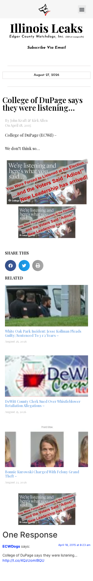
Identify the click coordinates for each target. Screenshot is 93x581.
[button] (82, 9)
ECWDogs (11, 546)
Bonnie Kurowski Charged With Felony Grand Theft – (42, 474)
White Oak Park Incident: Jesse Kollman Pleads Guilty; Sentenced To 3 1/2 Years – (43, 333)
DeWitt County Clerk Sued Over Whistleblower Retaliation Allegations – (43, 403)
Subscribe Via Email (46, 48)
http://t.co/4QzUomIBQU (23, 560)
